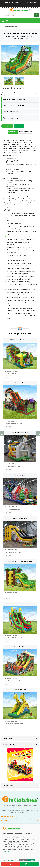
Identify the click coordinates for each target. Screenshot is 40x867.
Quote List (7, 2)
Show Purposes (8, 860)
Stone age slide (20, 647)
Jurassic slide (20, 383)
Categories (8, 738)
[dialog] (20, 845)
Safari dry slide (20, 604)
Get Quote (7, 126)
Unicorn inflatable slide (20, 432)
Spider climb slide (20, 518)
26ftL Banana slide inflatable (20, 340)
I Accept (31, 860)
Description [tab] (12, 132)
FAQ (20, 5)
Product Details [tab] (25, 132)
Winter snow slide (20, 475)
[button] (37, 20)
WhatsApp (19, 126)
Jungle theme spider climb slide (20, 561)
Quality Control (17, 2)
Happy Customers (30, 2)
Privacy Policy (7, 851)
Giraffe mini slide (20, 690)
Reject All (22, 860)
